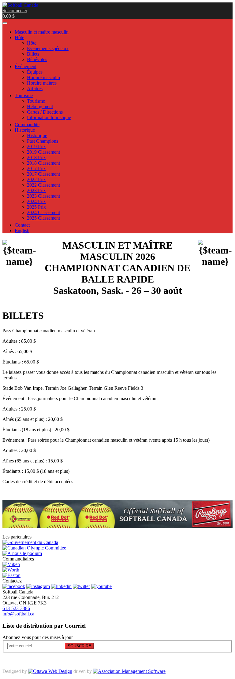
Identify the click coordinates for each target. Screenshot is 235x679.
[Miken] (11, 564)
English (22, 230)
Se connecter (14, 10)
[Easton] (11, 575)
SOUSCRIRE (79, 646)
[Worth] (10, 569)
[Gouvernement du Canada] (30, 542)
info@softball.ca (18, 613)
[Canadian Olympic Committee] (34, 547)
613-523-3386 (16, 608)
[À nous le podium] (22, 553)
